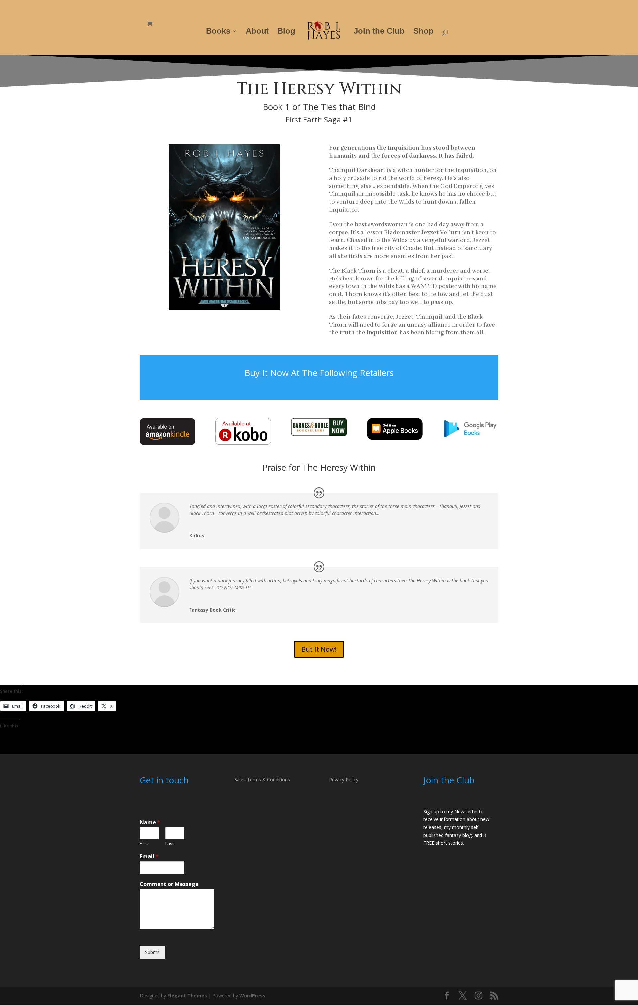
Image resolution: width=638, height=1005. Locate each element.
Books (218, 32)
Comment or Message (169, 884)
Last (169, 843)
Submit (152, 952)
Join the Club (379, 32)
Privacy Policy (343, 779)
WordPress (252, 995)
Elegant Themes (187, 995)
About (257, 32)
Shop (423, 32)
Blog (286, 32)
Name (150, 822)
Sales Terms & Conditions (262, 779)
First (144, 843)
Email (149, 856)
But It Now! (319, 649)
